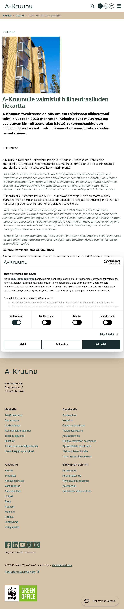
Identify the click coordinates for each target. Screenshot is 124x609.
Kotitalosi (67, 420)
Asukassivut (69, 415)
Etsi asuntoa (12, 420)
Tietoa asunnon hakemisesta (21, 446)
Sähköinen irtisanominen (76, 491)
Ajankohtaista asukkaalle (76, 446)
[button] (100, 601)
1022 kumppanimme (22, 278)
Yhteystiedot (12, 527)
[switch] (46, 322)
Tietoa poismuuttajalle (75, 451)
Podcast (9, 506)
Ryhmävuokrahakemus (75, 481)
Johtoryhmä (11, 522)
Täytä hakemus (13, 415)
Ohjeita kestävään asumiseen (79, 441)
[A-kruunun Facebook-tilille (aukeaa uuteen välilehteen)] (8, 543)
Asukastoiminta (71, 436)
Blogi (8, 501)
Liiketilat (9, 441)
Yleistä (9, 470)
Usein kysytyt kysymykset (19, 451)
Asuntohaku (69, 486)
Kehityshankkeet (14, 481)
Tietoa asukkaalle (72, 430)
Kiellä (23, 344)
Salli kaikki (101, 344)
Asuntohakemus (71, 475)
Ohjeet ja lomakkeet (73, 425)
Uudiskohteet (12, 425)
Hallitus (9, 517)
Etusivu (7, 15)
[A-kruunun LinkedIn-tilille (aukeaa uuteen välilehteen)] (15, 543)
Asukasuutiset (13, 491)
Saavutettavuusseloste (20, 571)
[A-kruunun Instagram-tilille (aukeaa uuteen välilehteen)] (39, 543)
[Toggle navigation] (119, 6)
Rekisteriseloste (62, 565)
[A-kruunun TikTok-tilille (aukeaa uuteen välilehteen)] (29, 543)
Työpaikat (10, 475)
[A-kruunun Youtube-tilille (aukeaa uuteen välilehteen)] (22, 543)
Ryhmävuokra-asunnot (18, 430)
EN (105, 6)
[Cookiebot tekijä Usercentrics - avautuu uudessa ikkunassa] (106, 262)
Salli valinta (62, 344)
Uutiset (20, 15)
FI (100, 6)
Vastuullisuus (12, 486)
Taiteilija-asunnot (14, 436)
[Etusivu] (18, 6)
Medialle (10, 511)
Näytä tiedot (107, 334)
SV (111, 6)
